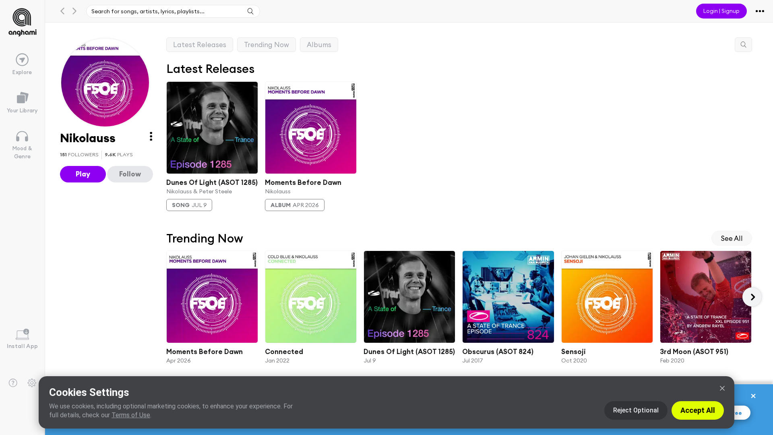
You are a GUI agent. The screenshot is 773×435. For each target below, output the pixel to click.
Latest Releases (199, 44)
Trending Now (266, 44)
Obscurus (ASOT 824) (498, 352)
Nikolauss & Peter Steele (199, 191)
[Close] (722, 388)
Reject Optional (636, 410)
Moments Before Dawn (303, 182)
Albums (319, 44)
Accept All (697, 410)
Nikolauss (278, 191)
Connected (284, 352)
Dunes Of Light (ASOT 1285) (212, 182)
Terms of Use (131, 415)
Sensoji (573, 352)
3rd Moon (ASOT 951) (694, 352)
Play (83, 173)
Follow (130, 173)
